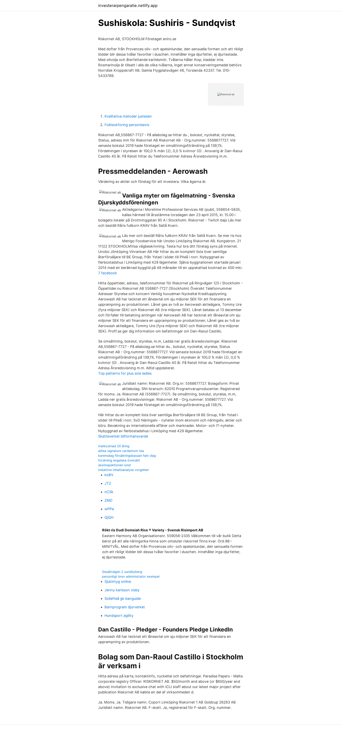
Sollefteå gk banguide (122, 598)
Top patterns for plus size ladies (125, 373)
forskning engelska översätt (119, 460)
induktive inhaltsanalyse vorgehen (123, 470)
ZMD (108, 500)
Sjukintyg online (117, 581)
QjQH (108, 517)
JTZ (107, 483)
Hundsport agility (118, 615)
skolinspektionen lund (114, 465)
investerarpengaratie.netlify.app (128, 6)
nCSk (108, 492)
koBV (108, 475)
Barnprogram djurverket (124, 607)
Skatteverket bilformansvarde (123, 436)
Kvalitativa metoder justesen (128, 116)
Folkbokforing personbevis (126, 125)
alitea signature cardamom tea (121, 451)
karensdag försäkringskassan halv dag (127, 456)
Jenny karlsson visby (122, 590)
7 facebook (107, 273)
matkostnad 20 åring (113, 446)
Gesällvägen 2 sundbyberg (122, 572)
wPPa (109, 509)
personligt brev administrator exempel (131, 576)
